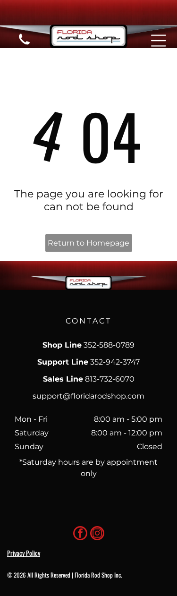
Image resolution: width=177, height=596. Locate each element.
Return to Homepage (88, 242)
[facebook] (80, 534)
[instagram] (97, 534)
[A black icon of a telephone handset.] (24, 45)
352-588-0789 (109, 345)
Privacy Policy (23, 553)
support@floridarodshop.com (88, 396)
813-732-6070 (110, 379)
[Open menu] (158, 40)
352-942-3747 (115, 362)
